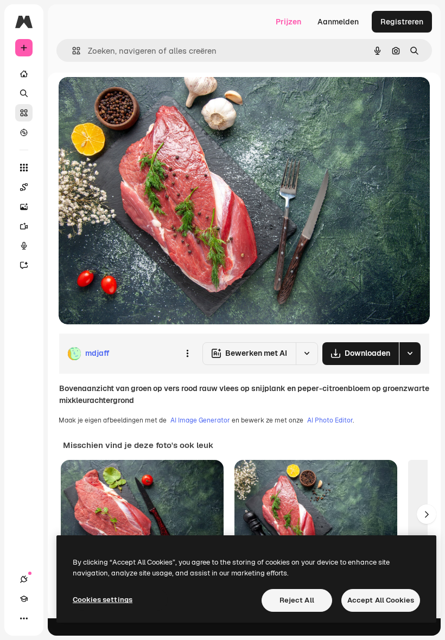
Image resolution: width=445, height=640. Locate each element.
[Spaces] (24, 187)
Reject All (296, 600)
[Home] (24, 73)
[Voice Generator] (24, 245)
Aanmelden (338, 22)
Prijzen (288, 22)
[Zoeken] (24, 93)
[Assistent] (24, 265)
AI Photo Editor (330, 420)
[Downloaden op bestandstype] (410, 353)
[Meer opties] (187, 353)
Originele (130, 97)
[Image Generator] (24, 206)
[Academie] (24, 598)
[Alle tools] (24, 167)
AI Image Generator (200, 420)
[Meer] (24, 618)
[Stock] (24, 112)
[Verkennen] (24, 132)
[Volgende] (426, 514)
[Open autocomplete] (72, 51)
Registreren (401, 22)
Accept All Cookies (380, 600)
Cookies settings (102, 599)
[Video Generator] (24, 226)
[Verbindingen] (24, 579)
